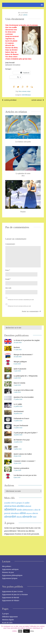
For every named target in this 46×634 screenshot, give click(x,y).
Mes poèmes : (7, 566)
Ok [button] (20, 631)
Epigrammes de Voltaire (10, 600)
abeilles (21, 505)
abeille (19, 510)
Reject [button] (26, 631)
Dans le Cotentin (19, 383)
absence (10, 509)
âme (20, 91)
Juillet (16, 447)
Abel (34, 517)
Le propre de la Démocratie (23, 390)
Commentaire (10, 244)
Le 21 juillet (18, 404)
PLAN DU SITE (7, 623)
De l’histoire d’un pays (22, 440)
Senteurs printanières (21, 468)
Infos (32, 631)
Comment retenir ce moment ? (24, 461)
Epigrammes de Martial (10, 597)
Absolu (19, 517)
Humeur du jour (8, 572)
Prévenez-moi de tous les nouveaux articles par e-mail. (19, 306)
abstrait (28, 506)
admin (25, 15)
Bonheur (17, 347)
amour (24, 91)
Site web (8, 288)
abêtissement (27, 510)
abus (23, 513)
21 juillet (25, 503)
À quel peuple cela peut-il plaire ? (25, 433)
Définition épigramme (10, 617)
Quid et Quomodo (20, 369)
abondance (15, 513)
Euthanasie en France (21, 418)
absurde (27, 516)
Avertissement (19, 411)
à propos (18, 503)
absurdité (10, 516)
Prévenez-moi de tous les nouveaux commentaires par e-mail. (21, 299)
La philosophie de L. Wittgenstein (26, 376)
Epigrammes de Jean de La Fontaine (15, 594)
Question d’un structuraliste (24, 397)
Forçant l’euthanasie (21, 425)
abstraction (10, 505)
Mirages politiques (20, 362)
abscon (35, 513)
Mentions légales (8, 620)
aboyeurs (29, 513)
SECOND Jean (26, 95)
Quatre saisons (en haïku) (23, 454)
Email (8, 279)
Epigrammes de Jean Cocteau (12, 591)
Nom (7, 270)
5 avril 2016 (24, 13)
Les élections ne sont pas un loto (25, 475)
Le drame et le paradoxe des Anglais (27, 340)
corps (28, 91)
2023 (13, 503)
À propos (5, 614)
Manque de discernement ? (23, 354)
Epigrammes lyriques (9, 578)
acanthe (7, 503)
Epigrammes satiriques (10, 569)
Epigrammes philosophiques (12, 575)
